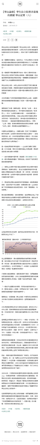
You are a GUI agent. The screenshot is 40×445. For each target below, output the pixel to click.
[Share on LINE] (16, 39)
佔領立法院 (7, 34)
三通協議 (27, 157)
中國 (12, 31)
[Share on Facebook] (8, 39)
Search (3, 4)
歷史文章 (16, 432)
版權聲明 (24, 432)
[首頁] (20, 4)
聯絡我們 (32, 432)
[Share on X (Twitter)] (12, 39)
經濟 (5, 31)
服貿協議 (28, 31)
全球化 (19, 31)
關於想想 (8, 432)
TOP (35, 441)
